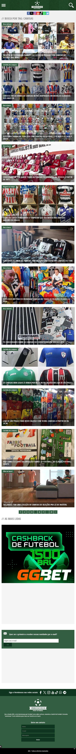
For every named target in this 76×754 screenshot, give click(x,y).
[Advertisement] (38, 606)
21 (51, 512)
